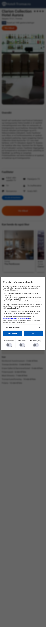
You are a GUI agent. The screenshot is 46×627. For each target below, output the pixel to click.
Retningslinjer (24, 318)
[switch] (9, 345)
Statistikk (22, 341)
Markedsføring (35, 341)
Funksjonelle (9, 341)
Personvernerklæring (10, 318)
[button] (23, 327)
